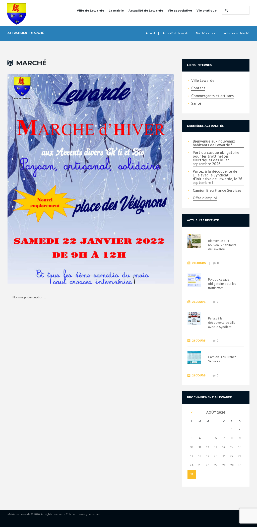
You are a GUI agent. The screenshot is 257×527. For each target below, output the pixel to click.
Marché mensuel (206, 33)
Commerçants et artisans (212, 96)
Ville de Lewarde (90, 10)
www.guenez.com (90, 514)
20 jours (199, 263)
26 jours (199, 302)
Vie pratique (207, 10)
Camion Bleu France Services (217, 191)
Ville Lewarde (202, 81)
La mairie (116, 10)
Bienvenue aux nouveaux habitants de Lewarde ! (214, 144)
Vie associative (180, 10)
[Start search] (226, 10)
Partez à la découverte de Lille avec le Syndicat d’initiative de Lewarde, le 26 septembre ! (217, 177)
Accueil (150, 33)
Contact (198, 89)
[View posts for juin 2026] (191, 412)
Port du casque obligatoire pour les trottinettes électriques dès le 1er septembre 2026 (216, 158)
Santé (196, 104)
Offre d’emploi (205, 198)
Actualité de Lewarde (145, 10)
